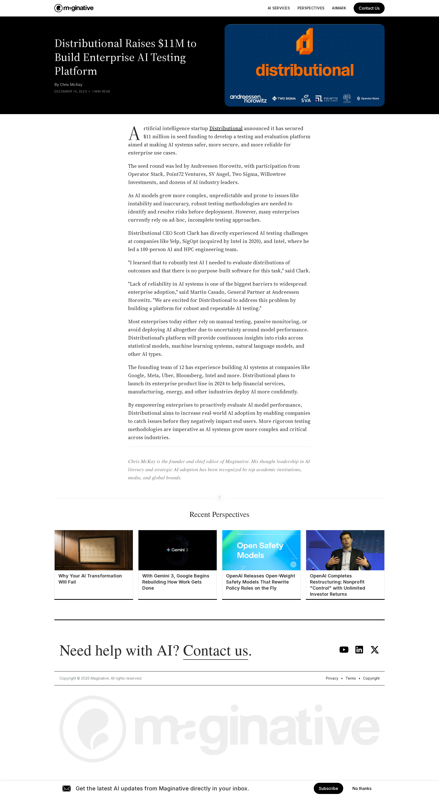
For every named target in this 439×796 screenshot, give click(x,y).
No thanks (361, 788)
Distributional (226, 128)
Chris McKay (71, 84)
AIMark (339, 8)
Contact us (215, 649)
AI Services (279, 8)
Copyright (371, 678)
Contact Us (369, 8)
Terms (351, 678)
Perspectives (310, 8)
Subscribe (328, 788)
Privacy (332, 678)
